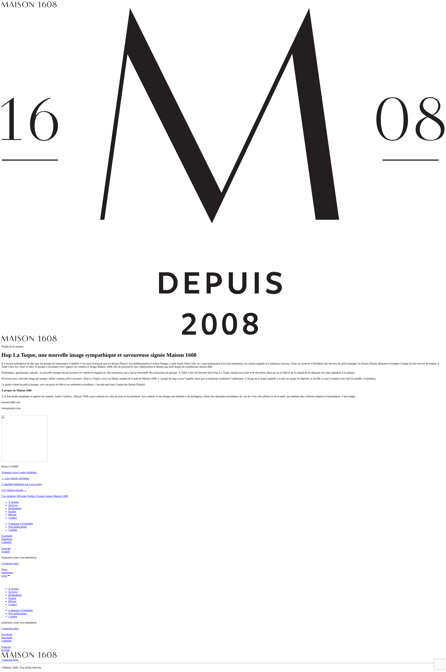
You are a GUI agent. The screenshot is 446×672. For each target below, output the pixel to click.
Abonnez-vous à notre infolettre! (19, 472)
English (5, 551)
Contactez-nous (9, 659)
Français (6, 548)
